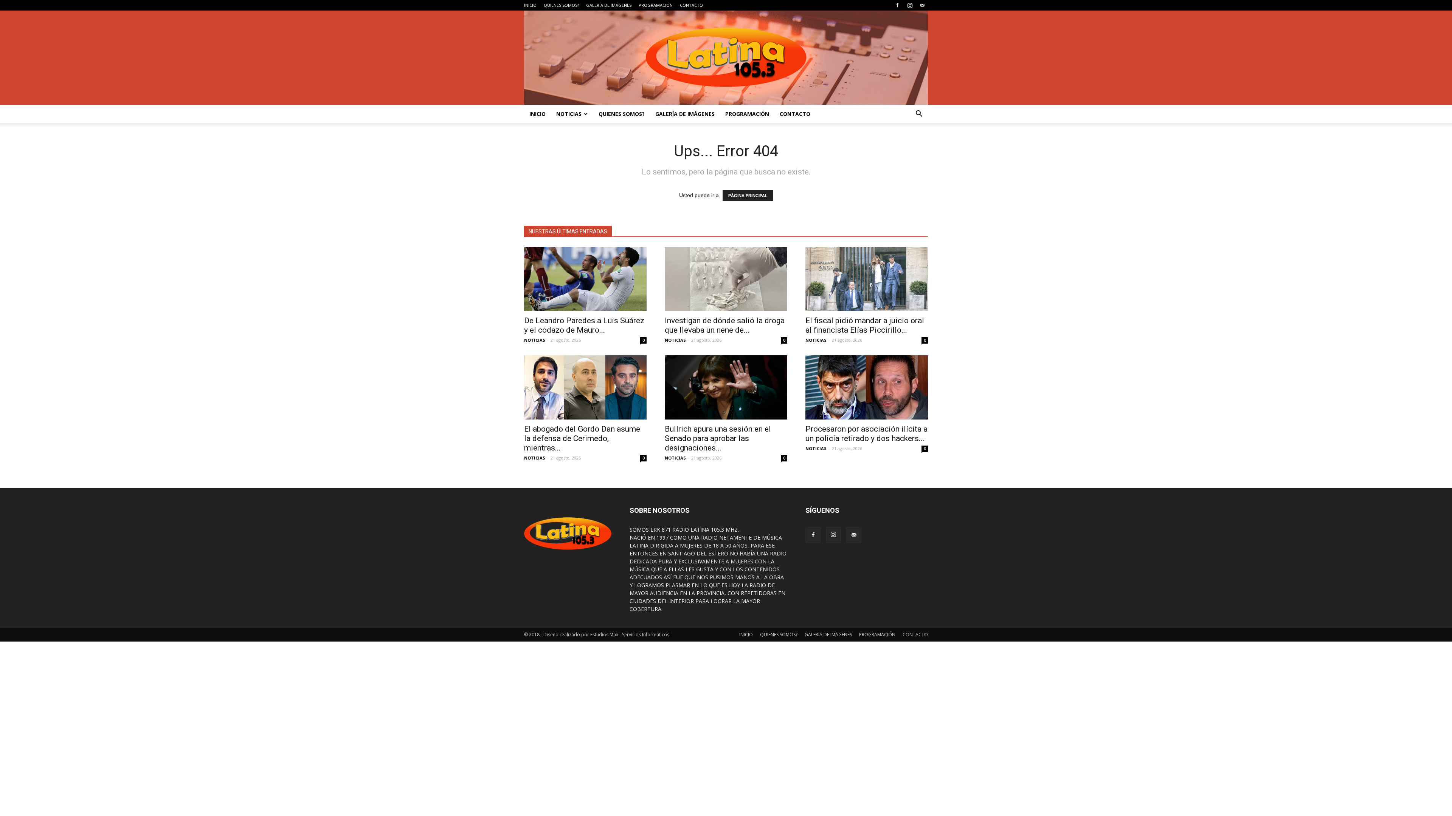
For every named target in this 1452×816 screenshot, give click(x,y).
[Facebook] (897, 5)
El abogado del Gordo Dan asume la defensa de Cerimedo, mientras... (582, 438)
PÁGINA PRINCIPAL (748, 195)
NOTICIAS (569, 113)
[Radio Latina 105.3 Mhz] (726, 58)
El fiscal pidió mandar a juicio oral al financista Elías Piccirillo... (864, 325)
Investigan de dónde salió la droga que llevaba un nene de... (725, 325)
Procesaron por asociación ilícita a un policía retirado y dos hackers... (866, 433)
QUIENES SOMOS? (561, 5)
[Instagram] (909, 5)
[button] (919, 114)
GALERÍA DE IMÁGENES (608, 5)
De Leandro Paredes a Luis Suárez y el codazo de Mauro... (584, 325)
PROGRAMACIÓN (656, 5)
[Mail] (922, 5)
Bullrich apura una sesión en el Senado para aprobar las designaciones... (718, 438)
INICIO (530, 5)
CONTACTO (691, 5)
